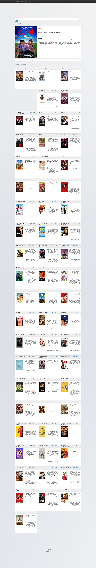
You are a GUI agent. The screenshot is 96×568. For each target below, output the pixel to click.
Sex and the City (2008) (65, 134)
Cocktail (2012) (19, 290)
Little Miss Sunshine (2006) (43, 424)
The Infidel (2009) (64, 378)
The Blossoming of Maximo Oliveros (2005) (65, 446)
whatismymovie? (19, 1)
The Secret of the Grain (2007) (21, 424)
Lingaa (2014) (63, 68)
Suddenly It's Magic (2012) (20, 446)
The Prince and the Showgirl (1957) (20, 224)
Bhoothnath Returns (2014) (20, 512)
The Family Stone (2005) (43, 401)
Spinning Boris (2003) (65, 356)
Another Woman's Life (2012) (43, 246)
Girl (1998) (63, 112)
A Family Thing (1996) (20, 378)
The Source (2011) (20, 179)
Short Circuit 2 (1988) (20, 201)
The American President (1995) (43, 379)
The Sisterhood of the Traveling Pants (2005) (20, 268)
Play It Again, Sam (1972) (21, 245)
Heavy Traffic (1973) (43, 179)
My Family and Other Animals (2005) (43, 357)
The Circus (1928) (19, 467)
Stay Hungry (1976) (42, 90)
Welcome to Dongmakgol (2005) (21, 68)
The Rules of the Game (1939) (43, 446)
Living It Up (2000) (20, 312)
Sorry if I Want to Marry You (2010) (65, 202)
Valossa (46, 549)
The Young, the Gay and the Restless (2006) (43, 268)
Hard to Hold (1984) (20, 334)
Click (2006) (63, 312)
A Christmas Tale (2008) (21, 356)
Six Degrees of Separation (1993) (20, 113)
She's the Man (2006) (43, 334)
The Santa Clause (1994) (66, 467)
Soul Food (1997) (19, 401)
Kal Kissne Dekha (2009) (65, 267)
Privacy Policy (48, 551)
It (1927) (40, 467)
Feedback (30, 1)
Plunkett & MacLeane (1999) (65, 91)
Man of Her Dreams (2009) (42, 202)
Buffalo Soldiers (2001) (43, 489)
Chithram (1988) (64, 401)
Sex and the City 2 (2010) (44, 156)
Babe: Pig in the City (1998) (20, 157)
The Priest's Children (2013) (43, 290)
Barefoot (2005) (64, 489)
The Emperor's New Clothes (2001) (65, 224)
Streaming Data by (46, 61)
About (26, 1)
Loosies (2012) (41, 112)
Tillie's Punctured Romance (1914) (64, 290)
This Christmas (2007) (65, 334)
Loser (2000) (63, 156)
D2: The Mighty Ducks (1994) (65, 246)
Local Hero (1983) (42, 68)
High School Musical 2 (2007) (43, 224)
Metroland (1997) (19, 134)
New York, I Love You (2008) (65, 179)
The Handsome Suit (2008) (20, 490)
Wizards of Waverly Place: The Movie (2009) (66, 424)
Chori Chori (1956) (42, 134)
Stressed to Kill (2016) (43, 312)
